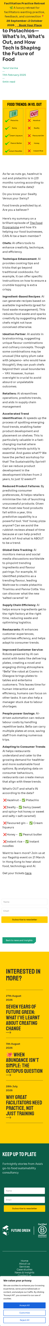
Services (24, 1266)
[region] (24, 1301)
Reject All (24, 1320)
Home (24, 1260)
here (28, 873)
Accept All (24, 1305)
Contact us (24, 1275)
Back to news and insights (19, 940)
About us (24, 1263)
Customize (24, 1313)
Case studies (24, 1269)
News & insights (24, 1272)
